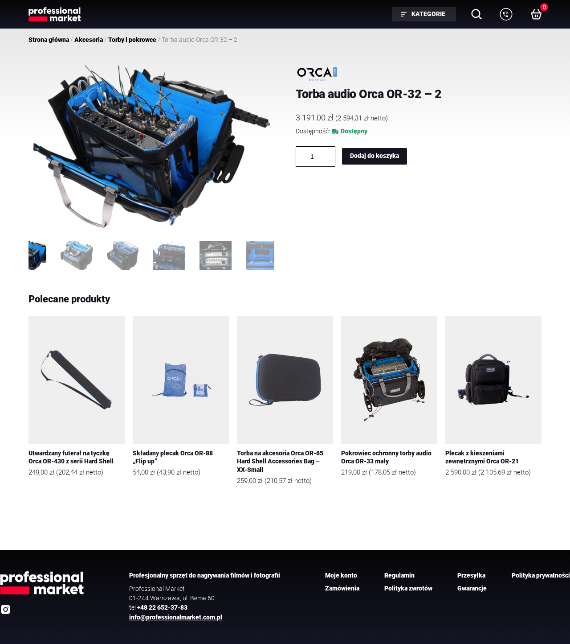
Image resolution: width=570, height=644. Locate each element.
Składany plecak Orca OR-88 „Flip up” (173, 458)
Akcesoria (88, 39)
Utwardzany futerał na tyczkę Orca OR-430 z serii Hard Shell (71, 458)
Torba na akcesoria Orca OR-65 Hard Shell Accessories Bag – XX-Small (280, 462)
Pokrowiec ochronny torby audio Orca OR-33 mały (386, 458)
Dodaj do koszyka (374, 156)
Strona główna (48, 39)
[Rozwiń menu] (506, 14)
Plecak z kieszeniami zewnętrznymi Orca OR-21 (482, 458)
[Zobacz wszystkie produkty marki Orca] (317, 74)
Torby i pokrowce (132, 39)
